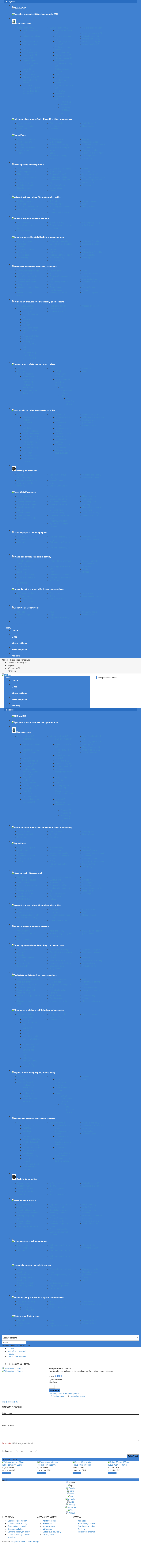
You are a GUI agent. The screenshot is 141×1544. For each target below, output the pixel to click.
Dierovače (21, 243)
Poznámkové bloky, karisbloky (58, 157)
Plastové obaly (56, 273)
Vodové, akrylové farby (27, 209)
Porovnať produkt (72, 1393)
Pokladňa (12, 670)
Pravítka (20, 246)
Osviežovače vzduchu (59, 574)
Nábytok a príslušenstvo (27, 480)
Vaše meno (7, 1413)
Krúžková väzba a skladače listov (63, 435)
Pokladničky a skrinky (59, 281)
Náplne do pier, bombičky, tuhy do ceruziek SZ (30, 63)
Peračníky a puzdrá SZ (92, 33)
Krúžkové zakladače (26, 279)
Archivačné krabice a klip (28, 270)
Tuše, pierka (55, 201)
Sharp (85, 371)
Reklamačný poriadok (17, 1526)
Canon (53, 368)
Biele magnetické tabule (27, 518)
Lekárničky (22, 542)
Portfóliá (53, 284)
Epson (58, 384)
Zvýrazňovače (88, 171)
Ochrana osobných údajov (19, 1531)
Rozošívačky (22, 257)
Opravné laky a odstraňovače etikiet (26, 224)
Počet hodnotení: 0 (59, 1396)
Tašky (52, 596)
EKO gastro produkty (26, 593)
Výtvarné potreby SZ (59, 27)
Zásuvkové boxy (57, 257)
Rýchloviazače (56, 289)
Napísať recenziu (77, 1396)
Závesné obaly (88, 287)
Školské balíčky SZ (90, 44)
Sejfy (84, 270)
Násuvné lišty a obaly (26, 281)
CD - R (26, 322)
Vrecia (85, 569)
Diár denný (22, 128)
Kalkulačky (21, 414)
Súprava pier (55, 171)
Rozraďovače (55, 287)
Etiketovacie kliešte (31, 455)
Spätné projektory (90, 515)
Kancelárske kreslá (90, 477)
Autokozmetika (23, 566)
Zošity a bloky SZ (30, 74)
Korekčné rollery (57, 222)
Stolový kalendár (24, 123)
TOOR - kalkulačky (31, 436)
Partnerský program (86, 1531)
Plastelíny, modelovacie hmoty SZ (63, 63)
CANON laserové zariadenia (62, 380)
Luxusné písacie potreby (60, 168)
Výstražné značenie (90, 539)
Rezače (53, 249)
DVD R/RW (27, 319)
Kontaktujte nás (49, 1520)
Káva (52, 611)
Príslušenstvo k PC (58, 311)
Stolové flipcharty (24, 496)
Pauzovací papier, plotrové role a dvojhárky (93, 151)
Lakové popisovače (90, 174)
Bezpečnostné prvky (26, 539)
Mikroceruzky (23, 174)
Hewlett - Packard (25, 373)
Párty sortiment (23, 596)
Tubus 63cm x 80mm (82, 1464)
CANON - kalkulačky (27, 421)
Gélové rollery (56, 187)
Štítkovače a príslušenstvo (93, 417)
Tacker (85, 246)
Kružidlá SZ (66, 104)
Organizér (54, 128)
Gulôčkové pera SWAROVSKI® (24, 189)
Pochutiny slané (89, 614)
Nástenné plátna (24, 512)
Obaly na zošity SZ (31, 77)
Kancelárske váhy (30, 447)
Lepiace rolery (56, 228)
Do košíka (6, 1473)
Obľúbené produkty (86, 1526)
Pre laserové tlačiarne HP (28, 386)
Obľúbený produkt (57, 1393)
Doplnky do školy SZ (91, 41)
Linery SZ (27, 49)
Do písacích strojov (70, 401)
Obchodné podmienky (17, 1520)
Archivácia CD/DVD (31, 336)
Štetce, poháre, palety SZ (62, 70)
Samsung (21, 371)
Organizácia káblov (25, 305)
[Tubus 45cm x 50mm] (12, 1368)
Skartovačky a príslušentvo (88, 421)
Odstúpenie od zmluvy (17, 1523)
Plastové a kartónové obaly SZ (31, 86)
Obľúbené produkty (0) (17, 662)
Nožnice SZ (60, 93)
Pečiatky (86, 249)
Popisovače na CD (58, 174)
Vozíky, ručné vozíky (58, 485)
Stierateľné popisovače (92, 179)
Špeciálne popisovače (26, 171)
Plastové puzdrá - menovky (90, 503)
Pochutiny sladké (89, 611)
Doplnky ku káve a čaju (60, 617)
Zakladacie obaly (89, 279)
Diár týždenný (56, 123)
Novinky (81, 1529)
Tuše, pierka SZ (62, 52)
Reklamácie (48, 1523)
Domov (11, 1348)
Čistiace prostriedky (90, 305)
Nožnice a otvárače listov (61, 254)
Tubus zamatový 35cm (12, 1464)
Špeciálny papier (24, 150)
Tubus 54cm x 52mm (46, 1464)
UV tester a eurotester (27, 451)
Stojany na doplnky (25, 249)
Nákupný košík (14, 668)
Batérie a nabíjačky (90, 414)
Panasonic (86, 368)
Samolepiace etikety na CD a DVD (29, 344)
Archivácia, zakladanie (17, 1351)
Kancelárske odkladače (92, 243)
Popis (4, 1401)
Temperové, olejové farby (28, 206)
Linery (85, 168)
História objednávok (86, 1523)
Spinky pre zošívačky (59, 241)
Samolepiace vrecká (58, 292)
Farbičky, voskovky (25, 201)
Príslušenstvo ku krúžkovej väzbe (62, 451)
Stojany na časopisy (91, 241)
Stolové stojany (89, 498)
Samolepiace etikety (26, 147)
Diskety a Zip (28, 311)
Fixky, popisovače (25, 203)
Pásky (63, 395)
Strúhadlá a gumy (25, 182)
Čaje (52, 614)
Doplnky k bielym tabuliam (61, 496)
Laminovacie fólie (57, 414)
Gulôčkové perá (24, 168)
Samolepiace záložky (59, 144)
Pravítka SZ (66, 101)
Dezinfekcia (22, 582)
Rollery (53, 190)
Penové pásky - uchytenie (61, 225)
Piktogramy (87, 158)
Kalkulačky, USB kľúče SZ (65, 110)
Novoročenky (88, 125)
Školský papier (56, 141)
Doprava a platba (15, 1529)
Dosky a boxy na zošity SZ (30, 81)
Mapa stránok (49, 1526)
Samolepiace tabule (58, 498)
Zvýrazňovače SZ (30, 52)
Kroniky (85, 139)
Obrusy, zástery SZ (63, 57)
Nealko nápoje (23, 614)
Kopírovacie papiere (26, 139)
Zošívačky (21, 252)
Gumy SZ (27, 68)
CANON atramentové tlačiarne (60, 374)
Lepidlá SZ (60, 90)
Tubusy (85, 289)
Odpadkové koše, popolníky (90, 565)
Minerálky (21, 611)
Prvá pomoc (22, 536)
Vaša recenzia (8, 1425)
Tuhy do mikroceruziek (27, 177)
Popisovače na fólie (58, 177)
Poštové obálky (56, 139)
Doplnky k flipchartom (26, 501)
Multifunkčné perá (57, 185)
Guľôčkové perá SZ (31, 41)
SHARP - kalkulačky (31, 439)
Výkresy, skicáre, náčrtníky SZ (62, 78)
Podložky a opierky (58, 305)
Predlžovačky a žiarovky (29, 459)
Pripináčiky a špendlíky (92, 252)
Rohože (85, 571)
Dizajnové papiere (90, 141)
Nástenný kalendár (25, 125)
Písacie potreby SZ (25, 27)
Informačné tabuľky (90, 512)
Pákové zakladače (58, 270)
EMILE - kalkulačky (31, 433)
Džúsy (20, 617)
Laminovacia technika (60, 440)
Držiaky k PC (55, 308)
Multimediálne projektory (28, 504)
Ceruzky (20, 179)
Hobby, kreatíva (89, 206)
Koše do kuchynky (90, 560)
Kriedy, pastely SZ (63, 55)
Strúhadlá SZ (28, 71)
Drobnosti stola (88, 254)
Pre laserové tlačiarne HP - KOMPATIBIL (29, 379)
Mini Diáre (54, 125)
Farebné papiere (24, 141)
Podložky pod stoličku (91, 474)
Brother (20, 368)
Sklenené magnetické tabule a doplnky (59, 511)
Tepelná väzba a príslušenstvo (62, 446)
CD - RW (26, 325)
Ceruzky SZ (28, 57)
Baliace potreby (89, 155)
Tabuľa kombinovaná (59, 501)
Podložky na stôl (89, 123)
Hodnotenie (7, 1451)
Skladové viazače (24, 241)
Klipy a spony (55, 260)
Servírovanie (87, 593)
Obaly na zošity (24, 284)
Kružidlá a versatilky (26, 185)
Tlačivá (20, 152)
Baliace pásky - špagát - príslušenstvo (92, 224)
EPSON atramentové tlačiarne (66, 390)
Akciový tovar (48, 1534)
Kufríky (85, 203)
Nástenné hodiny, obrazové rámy (24, 476)
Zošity (52, 152)
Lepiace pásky (23, 230)
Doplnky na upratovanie (60, 577)
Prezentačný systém (58, 520)
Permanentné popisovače (93, 177)
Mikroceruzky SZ (30, 55)
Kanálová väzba (89, 425)
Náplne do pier (88, 182)
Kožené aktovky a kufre (27, 276)
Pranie (52, 571)
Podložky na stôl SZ (91, 36)
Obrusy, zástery (89, 201)
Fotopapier (22, 144)
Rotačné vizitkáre (57, 252)
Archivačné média (25, 308)
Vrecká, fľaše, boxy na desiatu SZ (31, 92)
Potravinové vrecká (58, 598)
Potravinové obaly (57, 593)
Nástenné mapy (89, 496)
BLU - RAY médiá (30, 327)
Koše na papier (23, 254)
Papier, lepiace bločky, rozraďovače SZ (64, 85)
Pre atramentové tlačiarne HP (30, 391)
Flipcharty (21, 498)
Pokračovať (133, 1456)
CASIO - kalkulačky (31, 417)
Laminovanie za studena (62, 429)
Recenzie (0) (12, 1401)
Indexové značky (24, 273)
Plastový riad (28, 601)
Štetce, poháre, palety (59, 212)
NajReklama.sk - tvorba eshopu (26, 1541)
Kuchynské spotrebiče (91, 596)
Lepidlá (20, 228)
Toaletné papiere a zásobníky (25, 570)
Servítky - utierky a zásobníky (25, 562)
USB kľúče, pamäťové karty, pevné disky (30, 352)
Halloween (27, 598)
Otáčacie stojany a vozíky (93, 292)
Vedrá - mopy (56, 580)
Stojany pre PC (29, 357)
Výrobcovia (47, 1529)
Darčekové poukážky (52, 1531)
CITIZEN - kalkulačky (27, 426)
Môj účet (11, 665)
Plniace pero (87, 185)
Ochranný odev (89, 536)
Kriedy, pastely (56, 203)
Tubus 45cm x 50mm (17, 1356)
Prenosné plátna (24, 515)
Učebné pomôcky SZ (91, 38)
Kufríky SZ (59, 74)
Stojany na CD (29, 338)
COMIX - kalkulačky (31, 430)
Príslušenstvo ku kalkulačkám (30, 443)
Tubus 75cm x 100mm (117, 1464)
